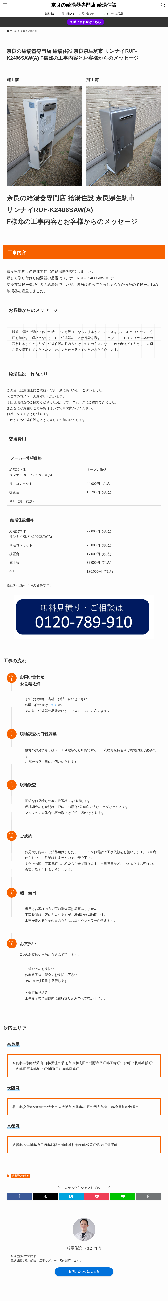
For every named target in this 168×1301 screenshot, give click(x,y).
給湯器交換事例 (20, 1175)
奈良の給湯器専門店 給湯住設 (84, 4)
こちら (53, 705)
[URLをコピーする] (148, 1196)
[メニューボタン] (5, 5)
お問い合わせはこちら (85, 22)
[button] (19, 1196)
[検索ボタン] (163, 5)
